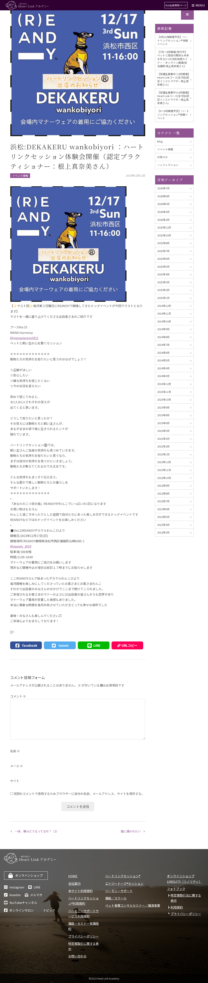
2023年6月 (163, 423)
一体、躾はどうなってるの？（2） (37, 831)
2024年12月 (164, 306)
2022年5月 (163, 517)
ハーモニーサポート (119, 891)
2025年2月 (163, 290)
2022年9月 (163, 485)
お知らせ (162, 157)
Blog (160, 141)
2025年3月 (163, 282)
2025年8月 (163, 243)
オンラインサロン (21, 910)
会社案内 (74, 883)
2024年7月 (163, 345)
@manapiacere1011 (24, 338)
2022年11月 (164, 470)
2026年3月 (163, 212)
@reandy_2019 (20, 546)
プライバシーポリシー (83, 936)
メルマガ (36, 895)
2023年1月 (163, 454)
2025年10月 (164, 235)
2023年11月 (164, 392)
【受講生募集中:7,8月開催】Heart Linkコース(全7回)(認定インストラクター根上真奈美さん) (173, 79)
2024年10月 (164, 321)
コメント (18, 696)
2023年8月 (163, 415)
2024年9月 (163, 329)
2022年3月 (163, 532)
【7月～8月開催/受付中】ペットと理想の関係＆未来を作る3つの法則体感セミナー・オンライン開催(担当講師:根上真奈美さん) (173, 59)
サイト (14, 781)
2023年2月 (163, 446)
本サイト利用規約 (80, 891)
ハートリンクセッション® (122, 876)
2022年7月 (163, 501)
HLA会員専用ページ (176, 5)
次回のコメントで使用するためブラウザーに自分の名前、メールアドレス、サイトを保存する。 (78, 793)
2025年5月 (163, 266)
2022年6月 (163, 509)
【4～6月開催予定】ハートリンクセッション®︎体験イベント (173, 114)
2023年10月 (164, 399)
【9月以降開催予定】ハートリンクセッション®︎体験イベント (172, 40)
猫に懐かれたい (131, 831)
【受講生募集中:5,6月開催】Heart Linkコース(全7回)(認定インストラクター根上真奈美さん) (173, 98)
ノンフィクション (167, 165)
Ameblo (15, 895)
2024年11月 (164, 313)
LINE (37, 887)
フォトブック (176, 889)
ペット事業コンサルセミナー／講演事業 (132, 905)
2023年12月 (164, 384)
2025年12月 (164, 227)
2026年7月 (163, 188)
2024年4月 (163, 368)
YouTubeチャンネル (23, 902)
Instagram (16, 887)
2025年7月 (163, 251)
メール (16, 766)
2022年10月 (164, 478)
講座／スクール (116, 898)
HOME (72, 876)
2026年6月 (163, 196)
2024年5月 (163, 360)
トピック (49, 910)
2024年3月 (163, 376)
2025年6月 (163, 259)
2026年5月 (163, 204)
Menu (200, 5)
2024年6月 (163, 353)
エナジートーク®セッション (124, 883)
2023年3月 (163, 439)
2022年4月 (163, 525)
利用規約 (177, 907)
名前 (15, 751)
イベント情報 (20, 176)
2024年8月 (163, 337)
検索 (187, 11)
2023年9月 (163, 407)
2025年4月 (163, 274)
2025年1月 (163, 298)
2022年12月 (164, 462)
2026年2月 (163, 220)
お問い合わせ (77, 956)
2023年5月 (163, 431)
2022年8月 (163, 493)
